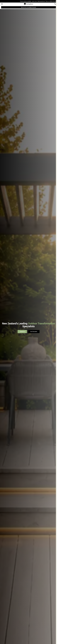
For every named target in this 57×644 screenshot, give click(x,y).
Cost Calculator (33, 331)
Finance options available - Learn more (28, 1)
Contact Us (22, 331)
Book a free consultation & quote (28, 7)
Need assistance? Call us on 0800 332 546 (47, 1)
